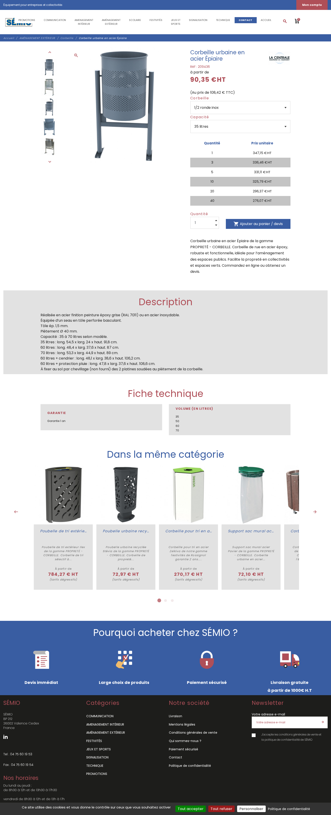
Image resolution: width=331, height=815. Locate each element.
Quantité (199, 213)
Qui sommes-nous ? (185, 741)
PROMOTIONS (96, 774)
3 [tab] (172, 600)
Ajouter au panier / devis (258, 224)
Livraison (175, 716)
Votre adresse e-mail (268, 714)
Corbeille (199, 98)
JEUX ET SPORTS (98, 749)
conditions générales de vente (298, 734)
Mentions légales (182, 724)
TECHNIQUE (94, 765)
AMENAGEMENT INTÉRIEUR (105, 724)
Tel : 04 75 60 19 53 (17, 754)
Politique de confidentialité (190, 765)
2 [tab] (165, 600)
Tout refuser (221, 808)
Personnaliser (251, 808)
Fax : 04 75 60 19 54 (18, 765)
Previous (16, 512)
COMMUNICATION (99, 716)
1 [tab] (158, 600)
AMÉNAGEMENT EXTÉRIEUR (105, 732)
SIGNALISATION (97, 757)
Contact (175, 757)
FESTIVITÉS (94, 741)
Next (315, 512)
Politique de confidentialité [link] (289, 809)
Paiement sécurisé (183, 749)
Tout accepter (191, 808)
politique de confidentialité (282, 740)
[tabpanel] (63, 528)
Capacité (199, 117)
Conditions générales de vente (193, 732)
